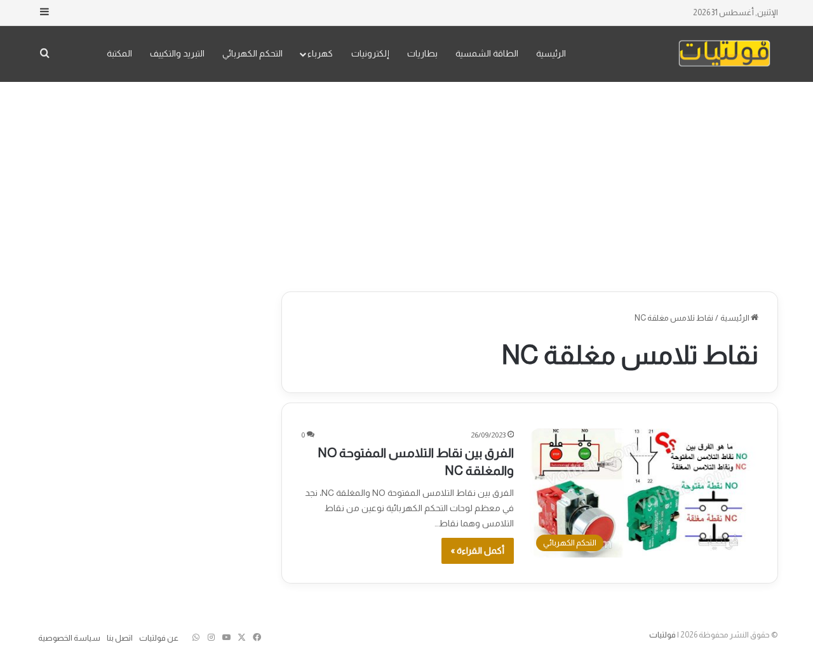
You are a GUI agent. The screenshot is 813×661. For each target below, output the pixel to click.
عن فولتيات (158, 638)
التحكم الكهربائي (252, 53)
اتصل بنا (120, 638)
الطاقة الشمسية (486, 53)
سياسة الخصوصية (69, 638)
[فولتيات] (724, 53)
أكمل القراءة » (477, 550)
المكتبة (119, 53)
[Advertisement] (406, 183)
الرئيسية (551, 53)
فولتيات (662, 634)
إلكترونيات (370, 53)
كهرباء (320, 53)
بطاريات (422, 53)
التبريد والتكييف (177, 53)
